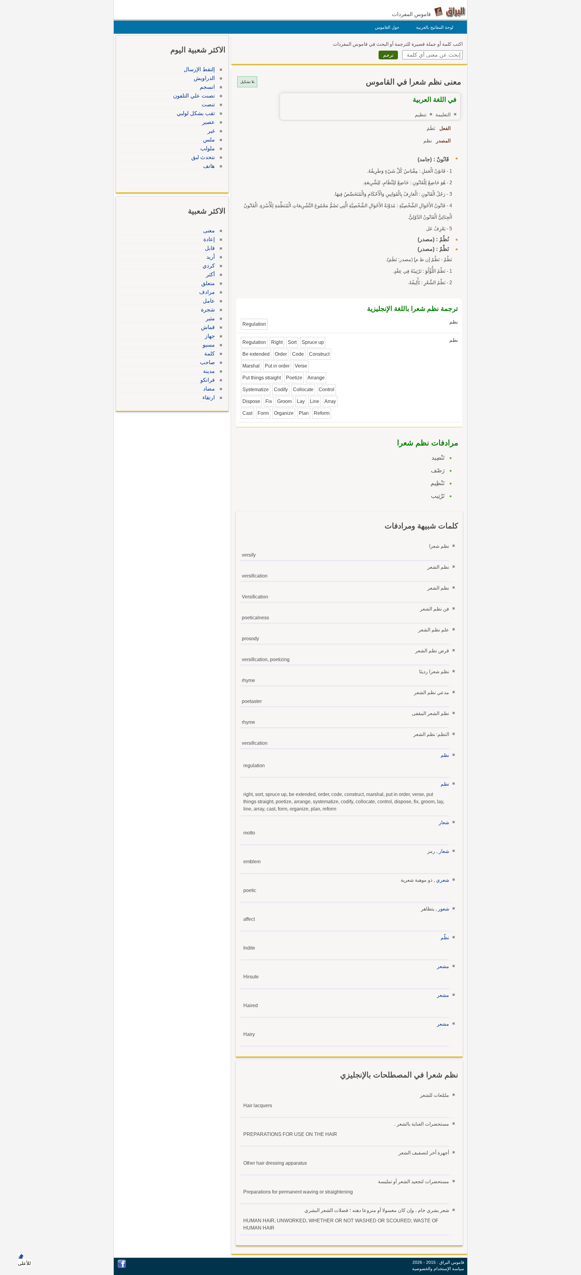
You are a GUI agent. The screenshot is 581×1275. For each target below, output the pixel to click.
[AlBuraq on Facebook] (122, 1266)
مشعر (443, 966)
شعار (444, 822)
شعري (442, 880)
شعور (443, 908)
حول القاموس (387, 27)
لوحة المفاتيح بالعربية (434, 27)
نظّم (445, 937)
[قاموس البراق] (449, 11)
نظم (445, 755)
